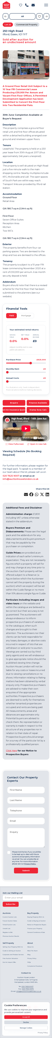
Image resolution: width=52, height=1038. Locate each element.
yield (11, 315)
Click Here (11, 750)
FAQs (29, 962)
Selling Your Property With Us (13, 947)
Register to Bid (7, 932)
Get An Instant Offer (9, 962)
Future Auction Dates (10, 921)
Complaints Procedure (34, 966)
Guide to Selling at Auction (12, 951)
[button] (46, 5)
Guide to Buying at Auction (36, 921)
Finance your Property (34, 928)
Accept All (26, 1017)
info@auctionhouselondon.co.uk (20, 479)
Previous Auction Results (11, 936)
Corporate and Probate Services (13, 954)
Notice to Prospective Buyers (36, 925)
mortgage (26, 315)
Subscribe (10, 904)
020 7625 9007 (11, 476)
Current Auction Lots (10, 917)
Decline (26, 1022)
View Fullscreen (16, 444)
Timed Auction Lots (9, 925)
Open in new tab (38, 444)
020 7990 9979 (28, 989)
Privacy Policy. (30, 864)
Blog (28, 954)
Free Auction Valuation (10, 958)
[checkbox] (9, 852)
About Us (30, 947)
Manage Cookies (26, 1028)
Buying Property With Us (35, 917)
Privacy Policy (31, 958)
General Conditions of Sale (36, 932)
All (22, 16)
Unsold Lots (6, 928)
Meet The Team (32, 951)
